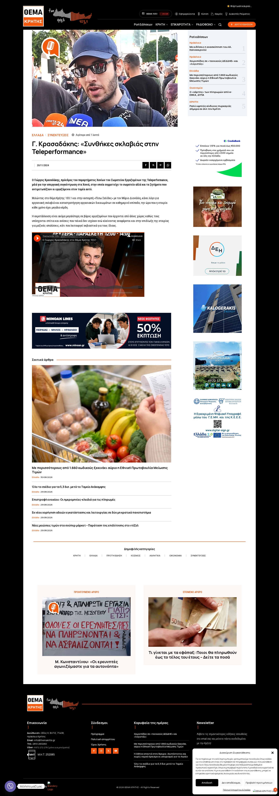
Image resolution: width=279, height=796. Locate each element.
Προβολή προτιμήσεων (259, 782)
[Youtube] (116, 751)
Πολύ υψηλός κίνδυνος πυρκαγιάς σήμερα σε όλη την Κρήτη (210, 107)
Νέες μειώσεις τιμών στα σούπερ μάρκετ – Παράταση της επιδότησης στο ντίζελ (85, 525)
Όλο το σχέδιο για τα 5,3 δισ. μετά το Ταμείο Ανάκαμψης (69, 487)
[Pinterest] (160, 165)
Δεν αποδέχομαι (231, 782)
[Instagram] (101, 751)
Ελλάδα (37, 135)
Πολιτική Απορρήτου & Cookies (236, 790)
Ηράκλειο (195, 43)
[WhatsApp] (168, 165)
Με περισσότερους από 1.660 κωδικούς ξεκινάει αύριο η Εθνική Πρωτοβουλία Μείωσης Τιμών (100, 470)
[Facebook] (145, 165)
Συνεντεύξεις (58, 135)
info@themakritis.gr (44, 740)
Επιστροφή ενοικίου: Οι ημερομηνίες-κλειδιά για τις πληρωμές (73, 499)
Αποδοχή (207, 782)
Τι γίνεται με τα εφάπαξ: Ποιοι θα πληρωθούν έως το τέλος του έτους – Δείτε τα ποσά (193, 655)
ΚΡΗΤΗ (194, 102)
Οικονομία (196, 88)
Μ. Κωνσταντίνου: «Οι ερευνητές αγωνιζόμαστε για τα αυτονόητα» (86, 664)
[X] (153, 165)
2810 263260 (40, 743)
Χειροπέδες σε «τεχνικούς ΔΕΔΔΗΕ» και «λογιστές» (214, 62)
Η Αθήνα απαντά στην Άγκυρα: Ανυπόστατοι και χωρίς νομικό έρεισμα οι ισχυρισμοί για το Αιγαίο (161, 755)
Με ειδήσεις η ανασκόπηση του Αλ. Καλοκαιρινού (211, 48)
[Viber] (10, 786)
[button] (272, 752)
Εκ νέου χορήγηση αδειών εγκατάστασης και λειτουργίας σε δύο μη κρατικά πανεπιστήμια (91, 512)
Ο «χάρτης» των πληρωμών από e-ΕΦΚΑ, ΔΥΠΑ (211, 93)
